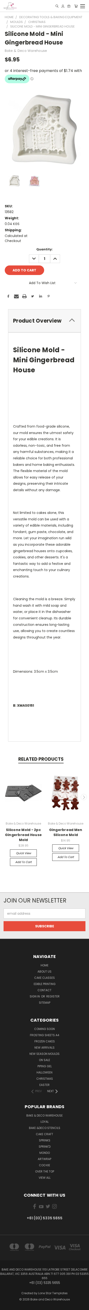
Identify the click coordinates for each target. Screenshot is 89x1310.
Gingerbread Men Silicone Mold (65, 832)
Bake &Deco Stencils (44, 1128)
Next (84, 797)
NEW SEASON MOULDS (44, 1054)
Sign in (35, 996)
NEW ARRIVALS (44, 1048)
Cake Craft (44, 1134)
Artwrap (44, 1159)
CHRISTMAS (44, 1079)
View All (45, 1178)
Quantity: (44, 249)
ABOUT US (44, 971)
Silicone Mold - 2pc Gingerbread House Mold (23, 834)
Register (53, 996)
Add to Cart (23, 862)
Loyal (45, 1122)
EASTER (44, 1085)
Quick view (23, 853)
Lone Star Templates (53, 1293)
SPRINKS (44, 1140)
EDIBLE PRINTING (45, 984)
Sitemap (44, 1003)
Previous (5, 797)
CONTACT (44, 990)
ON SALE (44, 1060)
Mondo (44, 1153)
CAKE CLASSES (44, 978)
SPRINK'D (45, 1147)
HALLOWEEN (44, 1072)
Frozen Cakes (44, 1041)
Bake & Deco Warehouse (44, 1115)
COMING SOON (44, 1029)
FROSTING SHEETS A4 (44, 1035)
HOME (44, 965)
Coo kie (44, 1165)
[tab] (44, 320)
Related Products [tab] (41, 759)
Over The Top (44, 1171)
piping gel (44, 1066)
